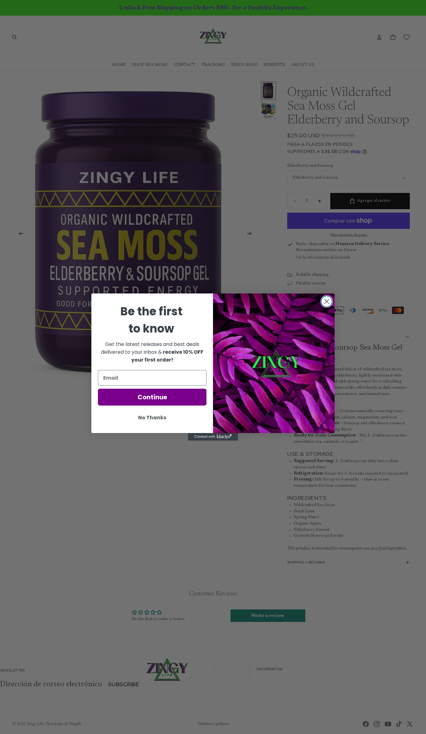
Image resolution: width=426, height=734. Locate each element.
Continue (152, 397)
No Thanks (152, 417)
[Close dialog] (326, 301)
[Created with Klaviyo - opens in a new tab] (213, 437)
